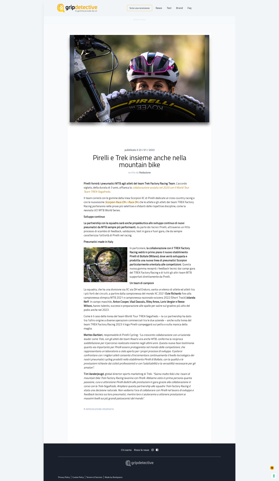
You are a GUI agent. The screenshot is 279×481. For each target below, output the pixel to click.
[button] (272, 468)
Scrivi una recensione (139, 8)
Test (169, 8)
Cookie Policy (78, 477)
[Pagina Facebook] (157, 450)
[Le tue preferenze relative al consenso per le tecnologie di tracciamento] (274, 476)
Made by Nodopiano (113, 477)
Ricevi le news (141, 450)
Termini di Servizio (94, 477)
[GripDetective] (139, 463)
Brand (179, 8)
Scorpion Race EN (115, 202)
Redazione (145, 172)
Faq (189, 8)
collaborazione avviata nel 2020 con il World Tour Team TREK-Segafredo (136, 189)
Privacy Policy (64, 477)
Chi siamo (126, 450)
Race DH (133, 202)
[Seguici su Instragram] (152, 450)
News (159, 8)
